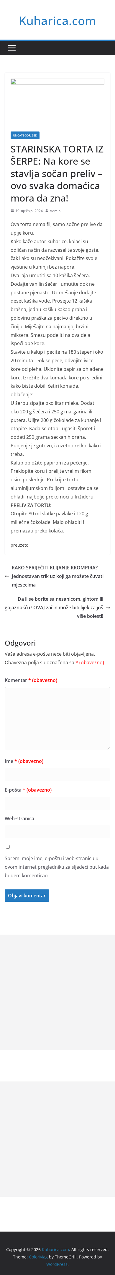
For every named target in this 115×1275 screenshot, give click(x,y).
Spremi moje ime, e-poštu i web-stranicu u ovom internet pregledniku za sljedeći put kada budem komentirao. (57, 867)
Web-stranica (19, 818)
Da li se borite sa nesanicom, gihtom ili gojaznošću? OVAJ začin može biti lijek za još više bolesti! (54, 607)
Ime (24, 761)
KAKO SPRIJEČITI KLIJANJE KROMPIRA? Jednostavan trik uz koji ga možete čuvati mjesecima (58, 576)
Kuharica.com (57, 20)
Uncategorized (25, 135)
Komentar (31, 680)
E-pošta (28, 790)
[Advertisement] (57, 992)
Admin (55, 210)
